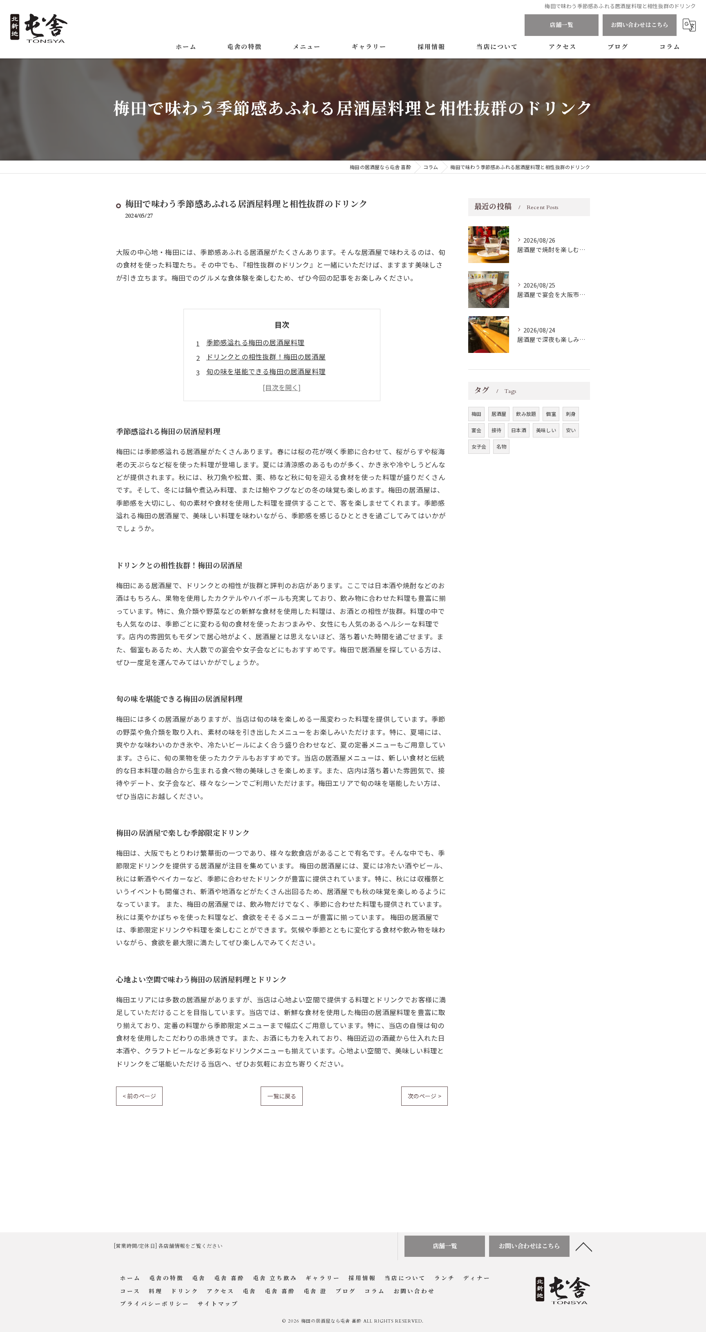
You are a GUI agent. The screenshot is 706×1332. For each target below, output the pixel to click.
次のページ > (424, 1096)
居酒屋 (499, 413)
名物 (501, 446)
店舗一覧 (561, 25)
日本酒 (518, 429)
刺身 (571, 413)
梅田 (476, 413)
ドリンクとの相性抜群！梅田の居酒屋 (266, 356)
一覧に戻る (281, 1096)
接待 (496, 429)
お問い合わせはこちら (640, 25)
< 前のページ (139, 1096)
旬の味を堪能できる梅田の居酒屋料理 (266, 371)
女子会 (479, 446)
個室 (551, 413)
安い (571, 429)
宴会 (476, 429)
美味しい (546, 429)
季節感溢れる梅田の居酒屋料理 (255, 342)
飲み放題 (526, 413)
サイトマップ (218, 1304)
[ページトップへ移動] (584, 1246)
